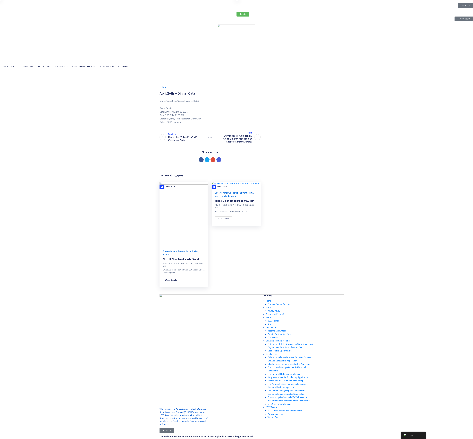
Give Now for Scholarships (279, 404)
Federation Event (238, 192)
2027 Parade (122, 66)
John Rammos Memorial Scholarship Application (289, 364)
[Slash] (210, 137)
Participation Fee (275, 414)
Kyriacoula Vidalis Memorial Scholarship (286, 380)
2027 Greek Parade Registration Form (285, 410)
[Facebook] (201, 159)
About (14, 66)
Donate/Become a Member (83, 66)
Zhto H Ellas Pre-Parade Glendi (181, 259)
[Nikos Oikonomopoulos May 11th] (236, 185)
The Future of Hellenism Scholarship (284, 374)
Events (46, 66)
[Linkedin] (218, 159)
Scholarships (106, 66)
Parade (181, 251)
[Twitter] (207, 159)
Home (4, 66)
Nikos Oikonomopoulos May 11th (234, 200)
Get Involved (61, 66)
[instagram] (357, 10)
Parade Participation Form (279, 334)
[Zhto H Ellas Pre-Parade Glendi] (184, 214)
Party (164, 87)
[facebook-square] (352, 10)
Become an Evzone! (31, 66)
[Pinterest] (213, 159)
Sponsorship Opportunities (280, 350)
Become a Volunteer (277, 331)
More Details (171, 280)
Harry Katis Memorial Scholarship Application (288, 377)
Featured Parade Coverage (280, 304)
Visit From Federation (225, 196)
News (270, 324)
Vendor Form (273, 417)
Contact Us (273, 337)
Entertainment (170, 251)
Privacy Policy (274, 311)
